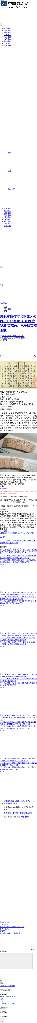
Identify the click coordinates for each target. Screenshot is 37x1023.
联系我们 (7, 813)
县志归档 (7, 45)
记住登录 (5, 997)
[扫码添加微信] (18, 933)
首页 (5, 307)
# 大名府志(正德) (28, 533)
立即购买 (3, 488)
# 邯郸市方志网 (16, 533)
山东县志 (7, 39)
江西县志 (7, 35)
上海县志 (7, 43)
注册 (2, 1021)
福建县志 (7, 41)
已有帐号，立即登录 (7, 1003)
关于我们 (21, 813)
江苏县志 (7, 28)
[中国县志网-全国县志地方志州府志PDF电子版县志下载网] (19, 803)
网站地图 (28, 813)
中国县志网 (4, 338)
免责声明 (14, 813)
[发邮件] (20, 901)
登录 (2, 999)
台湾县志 (7, 30)
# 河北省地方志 (5, 533)
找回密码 (12, 997)
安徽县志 (7, 33)
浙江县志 (7, 37)
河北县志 (7, 309)
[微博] (19, 868)
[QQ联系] (20, 852)
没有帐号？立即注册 (7, 986)
